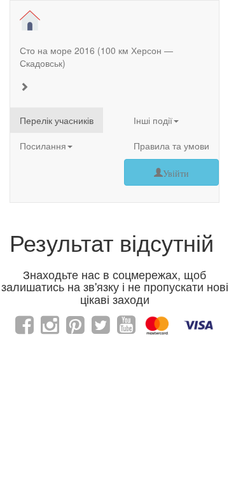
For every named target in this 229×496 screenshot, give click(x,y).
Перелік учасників (57, 120)
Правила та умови (171, 145)
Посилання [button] (43, 145)
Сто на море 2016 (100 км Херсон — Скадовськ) (96, 56)
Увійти (176, 172)
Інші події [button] (153, 120)
